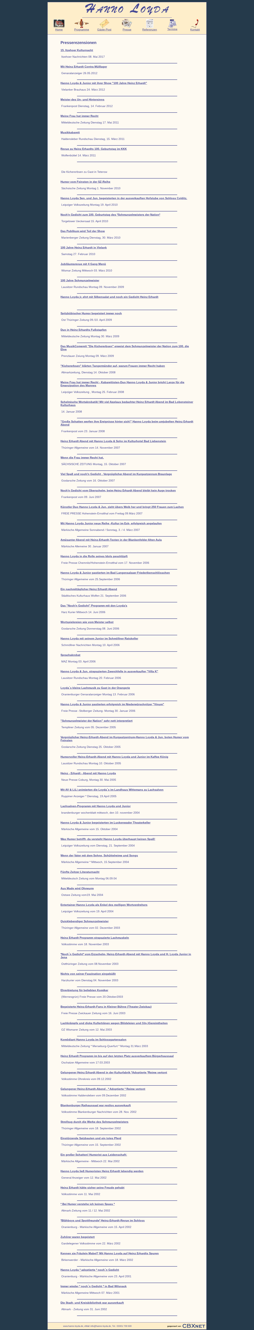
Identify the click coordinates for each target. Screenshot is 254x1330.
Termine (172, 29)
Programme (81, 29)
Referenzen (149, 29)
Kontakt (195, 29)
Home (59, 29)
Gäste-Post (104, 29)
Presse (127, 29)
